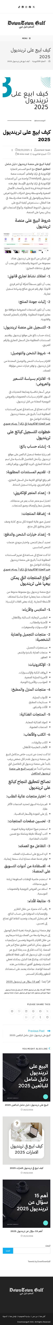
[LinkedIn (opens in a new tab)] (22, 7)
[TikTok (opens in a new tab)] (19, 7)
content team (43, 150)
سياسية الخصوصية (24, 1316)
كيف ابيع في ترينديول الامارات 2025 (26, 1168)
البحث (47, 1245)
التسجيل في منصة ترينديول (14, 990)
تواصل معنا (12, 1316)
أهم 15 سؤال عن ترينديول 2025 (23, 981)
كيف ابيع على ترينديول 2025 (18, 61)
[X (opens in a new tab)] (34, 7)
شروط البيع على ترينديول (42, 993)
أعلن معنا (42, 1316)
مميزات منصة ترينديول (11, 993)
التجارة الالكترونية (40, 154)
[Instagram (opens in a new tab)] (26, 7)
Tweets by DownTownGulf (39, 1261)
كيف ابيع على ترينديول (27, 993)
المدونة (5, 1316)
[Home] (49, 61)
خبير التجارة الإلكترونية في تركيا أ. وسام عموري (26, 424)
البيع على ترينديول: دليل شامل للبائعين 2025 (26, 1105)
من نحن (34, 1316)
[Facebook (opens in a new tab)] (30, 7)
